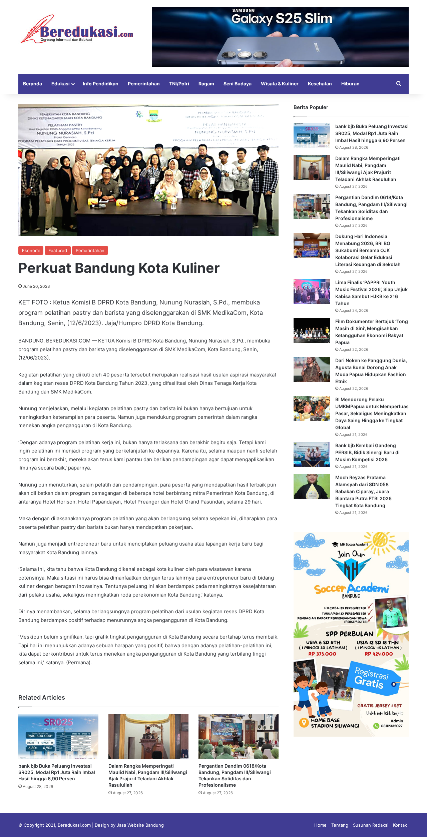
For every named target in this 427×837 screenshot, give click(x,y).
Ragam (206, 83)
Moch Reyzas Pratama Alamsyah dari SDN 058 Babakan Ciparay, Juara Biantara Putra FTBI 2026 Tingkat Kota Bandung (363, 491)
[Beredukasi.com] (76, 28)
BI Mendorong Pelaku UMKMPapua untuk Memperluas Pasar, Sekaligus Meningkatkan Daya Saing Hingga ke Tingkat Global (372, 413)
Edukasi (60, 83)
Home (320, 825)
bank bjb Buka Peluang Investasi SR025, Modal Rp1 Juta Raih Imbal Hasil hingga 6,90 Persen (56, 772)
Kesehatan (320, 83)
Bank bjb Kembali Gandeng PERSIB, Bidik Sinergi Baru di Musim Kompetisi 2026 (367, 452)
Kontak (400, 825)
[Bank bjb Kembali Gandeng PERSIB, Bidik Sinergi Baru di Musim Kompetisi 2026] (312, 454)
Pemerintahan (144, 83)
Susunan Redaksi (370, 825)
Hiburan (350, 83)
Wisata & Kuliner (280, 83)
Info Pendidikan (100, 83)
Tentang (339, 825)
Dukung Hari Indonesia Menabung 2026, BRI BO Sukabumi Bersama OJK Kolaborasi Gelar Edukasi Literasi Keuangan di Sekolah (368, 250)
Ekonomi (31, 250)
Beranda (32, 83)
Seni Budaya (238, 83)
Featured (57, 250)
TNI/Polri (179, 83)
